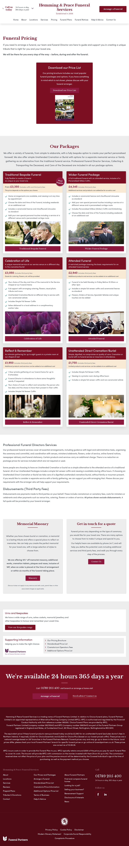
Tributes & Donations (12, 795)
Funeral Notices (81, 19)
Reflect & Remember (32, 422)
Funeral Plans (66, 19)
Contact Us (111, 19)
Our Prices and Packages (45, 774)
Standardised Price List (57, 643)
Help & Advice (97, 19)
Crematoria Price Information (46, 786)
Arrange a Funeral (50, 696)
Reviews (6, 786)
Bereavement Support (74, 793)
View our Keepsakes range (20, 627)
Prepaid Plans (9, 790)
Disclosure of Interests (74, 797)
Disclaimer (79, 829)
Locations (33, 19)
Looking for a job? (72, 785)
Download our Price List (64, 90)
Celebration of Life (33, 338)
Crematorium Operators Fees (60, 647)
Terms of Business (41, 795)
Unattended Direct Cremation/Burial (96, 422)
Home (15, 19)
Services (44, 19)
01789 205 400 (50, 688)
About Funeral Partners (74, 774)
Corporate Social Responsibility (77, 834)
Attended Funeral (96, 338)
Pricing (54, 19)
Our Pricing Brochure (56, 640)
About (23, 19)
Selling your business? (74, 789)
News (66, 801)
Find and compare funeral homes (75, 780)
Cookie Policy (66, 829)
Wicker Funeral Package (96, 249)
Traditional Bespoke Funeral (32, 249)
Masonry (33, 578)
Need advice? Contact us (85, 696)
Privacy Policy (51, 829)
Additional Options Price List (59, 650)
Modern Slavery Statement (49, 834)
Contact (6, 799)
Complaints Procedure (64, 838)
